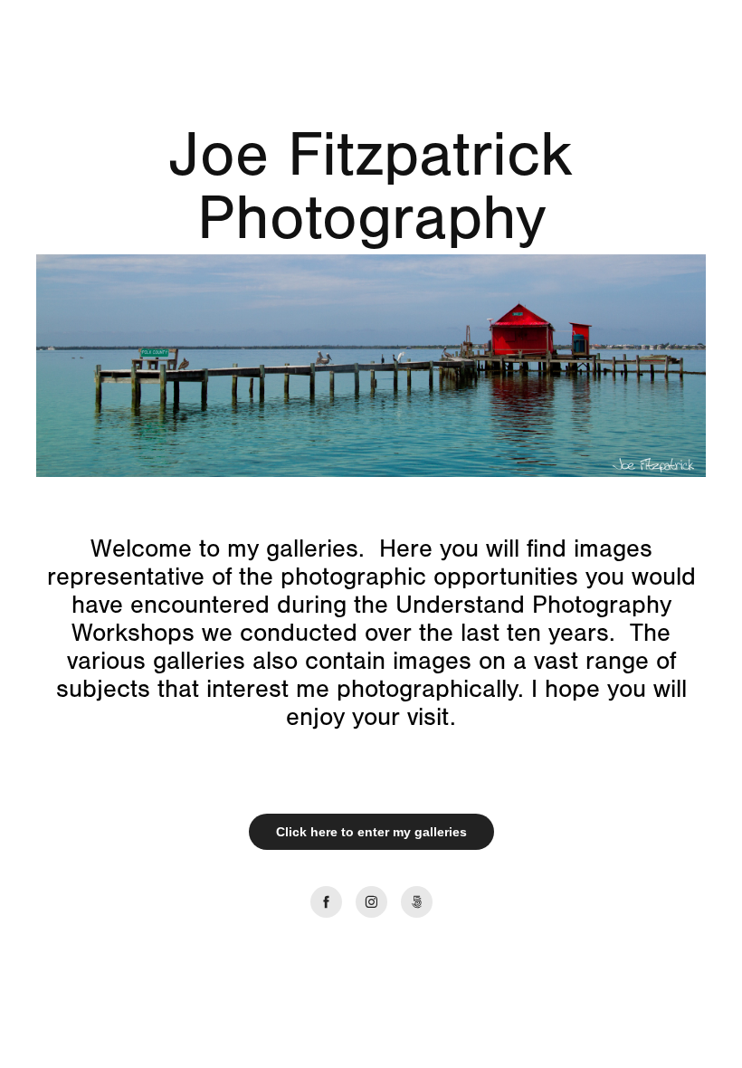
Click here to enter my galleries (371, 832)
